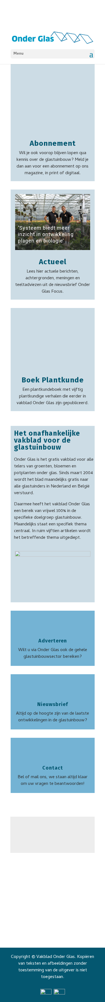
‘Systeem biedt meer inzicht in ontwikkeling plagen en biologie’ (46, 234)
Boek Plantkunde (53, 380)
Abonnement (53, 143)
